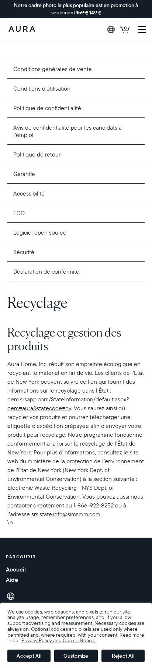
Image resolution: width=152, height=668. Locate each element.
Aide (12, 579)
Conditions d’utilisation (41, 88)
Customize (75, 656)
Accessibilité (29, 193)
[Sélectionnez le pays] (111, 29)
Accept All (29, 656)
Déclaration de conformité (46, 271)
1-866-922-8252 (93, 505)
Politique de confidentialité (47, 108)
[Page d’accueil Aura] (22, 29)
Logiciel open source (39, 232)
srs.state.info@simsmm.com (65, 514)
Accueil (16, 569)
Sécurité (23, 252)
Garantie (24, 173)
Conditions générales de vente (52, 69)
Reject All (123, 656)
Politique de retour (37, 154)
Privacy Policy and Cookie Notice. (58, 640)
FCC (19, 213)
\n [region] (75, 409)
